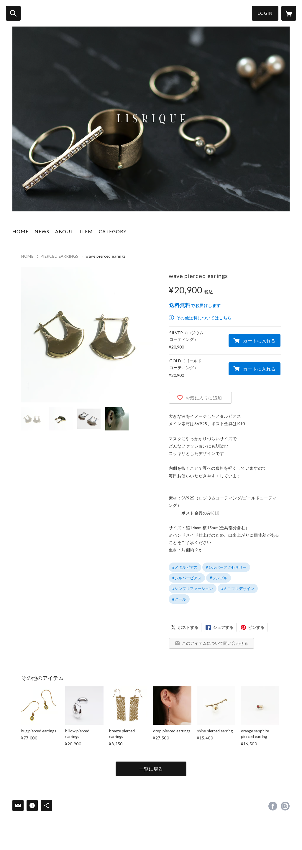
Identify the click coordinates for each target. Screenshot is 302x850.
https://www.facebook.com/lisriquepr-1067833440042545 (272, 806)
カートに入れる (259, 340)
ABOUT (64, 231)
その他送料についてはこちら (204, 317)
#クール (179, 599)
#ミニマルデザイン (237, 588)
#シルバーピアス (186, 578)
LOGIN (265, 13)
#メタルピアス (185, 567)
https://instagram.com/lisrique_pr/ (285, 806)
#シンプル (218, 578)
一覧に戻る (151, 769)
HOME (20, 231)
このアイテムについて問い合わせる (215, 643)
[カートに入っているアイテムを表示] (288, 13)
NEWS (42, 231)
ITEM (86, 231)
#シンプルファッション (192, 588)
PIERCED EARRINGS (59, 256)
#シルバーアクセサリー (226, 567)
